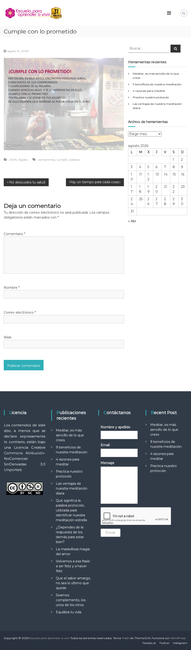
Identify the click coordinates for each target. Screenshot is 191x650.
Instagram (180, 643)
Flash (125, 638)
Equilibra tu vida (68, 612)
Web (7, 337)
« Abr (132, 221)
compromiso (46, 159)
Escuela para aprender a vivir (49, 638)
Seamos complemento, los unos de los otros (70, 600)
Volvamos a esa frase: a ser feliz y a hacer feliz (73, 566)
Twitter (164, 643)
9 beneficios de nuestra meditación (157, 84)
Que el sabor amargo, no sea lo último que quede (73, 583)
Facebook (149, 643)
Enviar (111, 533)
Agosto (23, 159)
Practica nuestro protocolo (151, 97)
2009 (13, 159)
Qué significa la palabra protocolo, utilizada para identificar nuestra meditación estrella (71, 510)
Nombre (12, 287)
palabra (74, 159)
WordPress (178, 638)
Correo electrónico (20, 312)
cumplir (62, 159)
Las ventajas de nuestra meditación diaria (71, 488)
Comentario (14, 234)
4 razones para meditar (149, 91)
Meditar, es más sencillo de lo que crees (70, 435)
